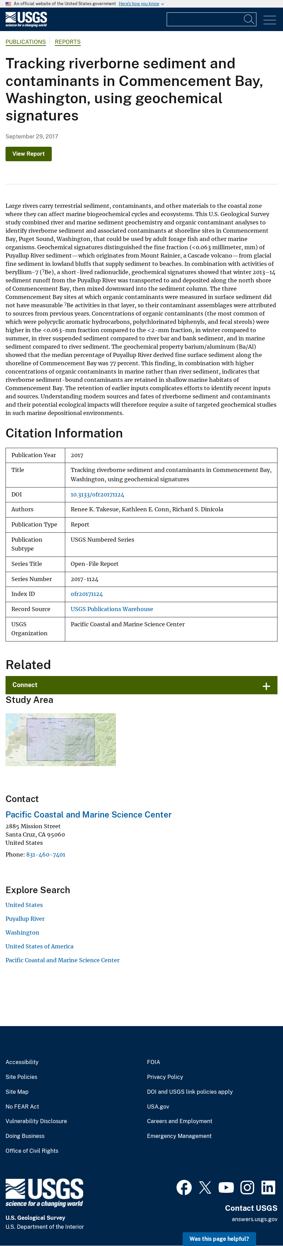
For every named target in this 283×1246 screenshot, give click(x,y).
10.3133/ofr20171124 (97, 494)
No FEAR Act (22, 1107)
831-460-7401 (45, 854)
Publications (26, 42)
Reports (68, 42)
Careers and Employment (179, 1121)
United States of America (40, 946)
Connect (25, 684)
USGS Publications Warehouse (112, 609)
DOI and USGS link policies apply (190, 1092)
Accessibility (22, 1062)
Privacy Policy (165, 1077)
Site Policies (21, 1077)
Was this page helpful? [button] (219, 1239)
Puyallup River (25, 918)
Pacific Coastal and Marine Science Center (89, 814)
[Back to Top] (258, 1221)
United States (24, 904)
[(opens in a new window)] (184, 1186)
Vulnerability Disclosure (36, 1121)
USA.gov (158, 1107)
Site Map (17, 1092)
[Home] (26, 25)
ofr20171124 (87, 594)
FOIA (153, 1062)
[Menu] (269, 20)
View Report (28, 154)
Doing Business (25, 1136)
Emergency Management (179, 1136)
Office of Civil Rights (32, 1151)
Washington (22, 932)
